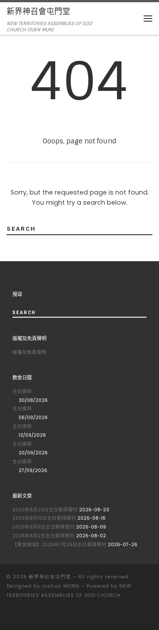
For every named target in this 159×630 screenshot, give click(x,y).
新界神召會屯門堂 (50, 577)
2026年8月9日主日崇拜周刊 (43, 527)
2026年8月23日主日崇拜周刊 (45, 509)
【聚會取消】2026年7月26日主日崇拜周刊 (59, 544)
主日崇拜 (22, 391)
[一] (20, 615)
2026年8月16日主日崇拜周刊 (44, 518)
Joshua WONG (61, 586)
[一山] (9, 615)
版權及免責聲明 (29, 352)
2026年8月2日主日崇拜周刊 (43, 535)
